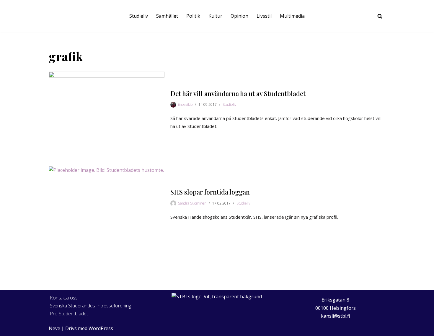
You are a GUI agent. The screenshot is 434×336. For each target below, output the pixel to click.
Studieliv (138, 16)
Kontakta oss (64, 297)
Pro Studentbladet (69, 313)
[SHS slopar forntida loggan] (106, 204)
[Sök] (379, 16)
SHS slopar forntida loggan (210, 191)
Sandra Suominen (192, 203)
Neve (54, 328)
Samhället (167, 16)
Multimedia (292, 16)
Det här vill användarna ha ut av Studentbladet (238, 93)
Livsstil (264, 16)
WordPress (101, 328)
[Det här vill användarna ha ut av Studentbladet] (106, 110)
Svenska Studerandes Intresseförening (90, 305)
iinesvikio (185, 104)
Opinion (239, 16)
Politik (193, 16)
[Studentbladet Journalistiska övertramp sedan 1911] (60, 16)
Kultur (215, 16)
